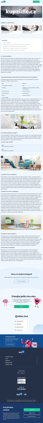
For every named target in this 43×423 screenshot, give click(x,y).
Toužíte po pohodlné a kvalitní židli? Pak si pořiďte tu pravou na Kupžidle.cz (16, 44)
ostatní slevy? (35, 277)
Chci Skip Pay (36, 1)
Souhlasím (32, 409)
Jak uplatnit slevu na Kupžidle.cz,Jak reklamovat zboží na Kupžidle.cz (15, 48)
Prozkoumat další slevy (21, 281)
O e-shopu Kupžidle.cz (7, 42)
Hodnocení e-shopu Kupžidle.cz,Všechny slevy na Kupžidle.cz (14, 50)
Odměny (21, 306)
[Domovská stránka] (3, 2)
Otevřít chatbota (10, 344)
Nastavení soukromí (32, 416)
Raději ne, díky (32, 413)
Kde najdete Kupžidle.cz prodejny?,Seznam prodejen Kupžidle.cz (14, 46)
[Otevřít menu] (41, 1)
